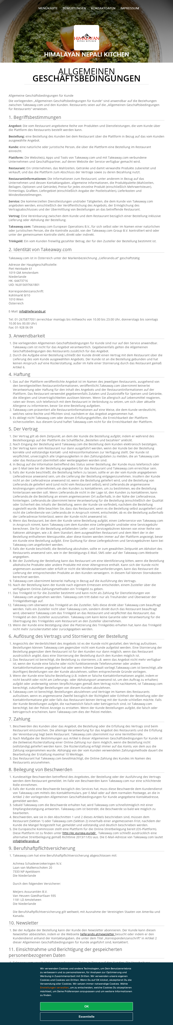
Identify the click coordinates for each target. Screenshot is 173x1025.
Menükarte (48, 8)
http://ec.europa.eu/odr (79, 833)
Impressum (129, 8)
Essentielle (87, 1016)
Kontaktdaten (103, 8)
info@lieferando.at (32, 311)
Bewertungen (74, 8)
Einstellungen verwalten (54, 987)
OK (86, 1006)
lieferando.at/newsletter (97, 934)
